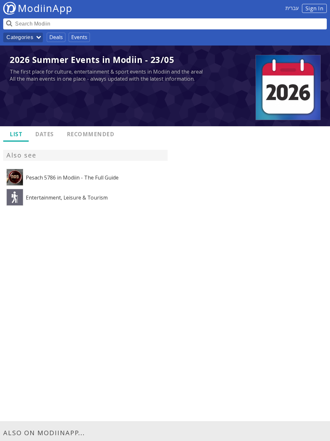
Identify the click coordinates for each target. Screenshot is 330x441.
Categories (19, 37)
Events (79, 37)
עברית (292, 8)
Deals (56, 37)
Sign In (315, 8)
